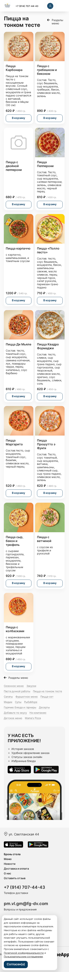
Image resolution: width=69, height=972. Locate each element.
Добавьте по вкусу (15, 712)
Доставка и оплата (16, 868)
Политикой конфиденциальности (24, 952)
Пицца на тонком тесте (47, 691)
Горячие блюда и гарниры (20, 707)
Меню (8, 859)
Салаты (8, 696)
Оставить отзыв (14, 878)
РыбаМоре (30, 701)
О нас (7, 873)
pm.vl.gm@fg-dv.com (26, 903)
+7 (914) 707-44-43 (27, 6)
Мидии (8, 701)
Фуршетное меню (27, 696)
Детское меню (13, 718)
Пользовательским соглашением (23, 956)
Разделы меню (57, 21)
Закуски (31, 685)
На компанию (38, 712)
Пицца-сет (46, 696)
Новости (9, 863)
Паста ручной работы (17, 691)
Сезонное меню (14, 685)
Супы (18, 701)
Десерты (44, 707)
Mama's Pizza (33, 718)
